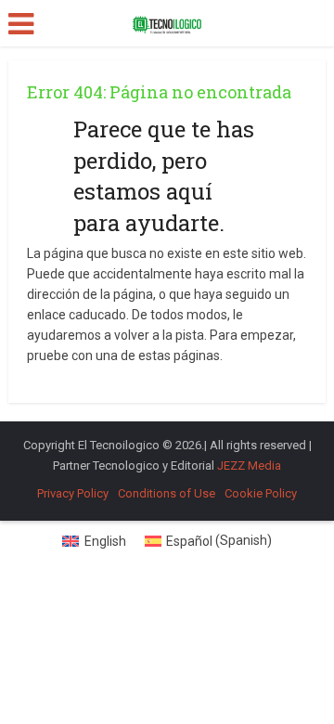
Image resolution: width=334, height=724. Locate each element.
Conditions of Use (166, 493)
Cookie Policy (261, 493)
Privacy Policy (73, 493)
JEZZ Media (249, 465)
